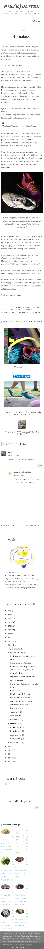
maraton (15, 310)
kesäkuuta (14, 723)
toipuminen (23, 312)
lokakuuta (14, 708)
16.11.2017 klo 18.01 (19, 475)
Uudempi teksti (10, 526)
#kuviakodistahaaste (19, 673)
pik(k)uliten (22, 6)
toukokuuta (15, 727)
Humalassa (15, 690)
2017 (9, 645)
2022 (9, 626)
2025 (10, 614)
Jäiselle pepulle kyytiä (20, 694)
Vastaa (40, 466)
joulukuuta (15, 649)
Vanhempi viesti (33, 526)
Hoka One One (32, 307)
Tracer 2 (35, 312)
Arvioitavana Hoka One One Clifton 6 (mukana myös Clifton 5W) (21, 895)
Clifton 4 (18, 307)
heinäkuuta (15, 719)
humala (5, 310)
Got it (30, 947)
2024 (10, 618)
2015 (9, 750)
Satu (10, 452)
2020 (10, 633)
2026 (10, 611)
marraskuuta (16, 652)
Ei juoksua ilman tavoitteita (22, 677)
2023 (9, 622)
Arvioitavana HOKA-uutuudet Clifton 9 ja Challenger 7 (7, 895)
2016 (9, 746)
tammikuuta (15, 742)
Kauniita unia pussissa (20, 697)
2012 (9, 761)
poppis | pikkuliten (22, 472)
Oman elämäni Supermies (21, 663)
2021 (9, 630)
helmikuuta (15, 739)
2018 (9, 641)
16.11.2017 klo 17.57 (13, 456)
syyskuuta (14, 712)
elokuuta (14, 716)
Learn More (18, 947)
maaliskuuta (15, 735)
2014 (9, 754)
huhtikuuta (15, 731)
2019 (9, 637)
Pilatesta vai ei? (17, 680)
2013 (9, 758)
